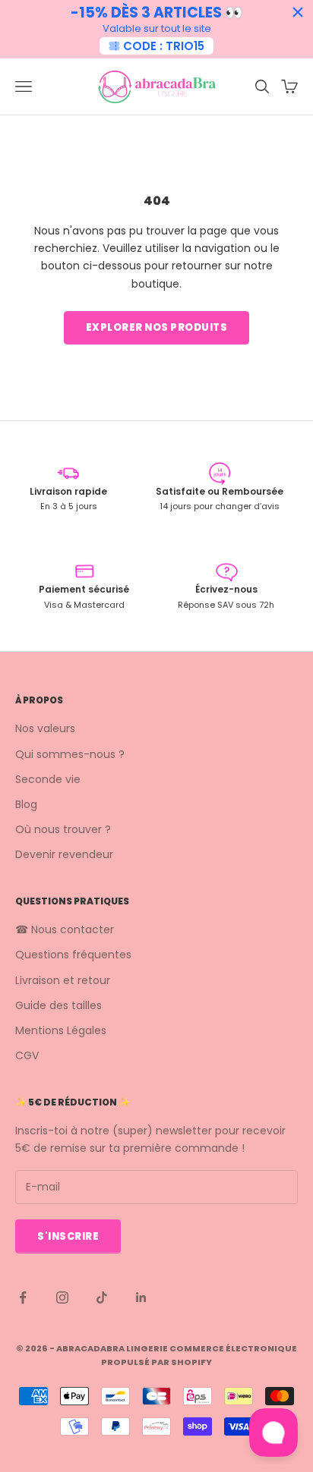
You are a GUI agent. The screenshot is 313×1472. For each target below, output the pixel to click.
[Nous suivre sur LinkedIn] (141, 1297)
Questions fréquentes (73, 954)
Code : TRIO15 (163, 46)
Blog (26, 804)
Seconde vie (48, 779)
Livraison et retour (62, 980)
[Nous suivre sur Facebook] (22, 1297)
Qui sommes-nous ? (70, 754)
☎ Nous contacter (64, 929)
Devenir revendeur (64, 854)
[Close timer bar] (298, 12)
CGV (27, 1055)
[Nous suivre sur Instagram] (62, 1297)
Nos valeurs (45, 728)
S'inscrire (68, 1236)
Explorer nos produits (157, 327)
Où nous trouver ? (63, 829)
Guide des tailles (58, 1005)
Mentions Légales (60, 1030)
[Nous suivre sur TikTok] (101, 1297)
